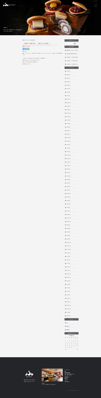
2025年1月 (68, 99)
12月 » (77, 349)
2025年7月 (68, 85)
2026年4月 (68, 74)
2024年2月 (68, 109)
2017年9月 (68, 252)
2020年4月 (68, 186)
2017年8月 (68, 256)
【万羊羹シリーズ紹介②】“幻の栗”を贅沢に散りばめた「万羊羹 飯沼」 (72, 64)
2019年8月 (68, 200)
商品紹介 (68, 326)
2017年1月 (68, 270)
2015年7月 (68, 315)
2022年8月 (68, 141)
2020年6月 (68, 179)
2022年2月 (68, 148)
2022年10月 (68, 137)
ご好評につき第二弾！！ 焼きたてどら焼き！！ (37, 43)
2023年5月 (68, 130)
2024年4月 (68, 106)
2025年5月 (68, 88)
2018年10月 (68, 221)
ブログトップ (71, 40)
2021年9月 (68, 158)
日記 (67, 322)
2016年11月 (68, 277)
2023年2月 (68, 134)
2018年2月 (68, 235)
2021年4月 (68, 165)
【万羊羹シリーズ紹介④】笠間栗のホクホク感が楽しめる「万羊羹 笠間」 (72, 57)
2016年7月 (68, 291)
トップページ (67, 369)
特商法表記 (67, 377)
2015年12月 (68, 305)
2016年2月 (68, 301)
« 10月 (66, 349)
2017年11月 (68, 245)
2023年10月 (68, 116)
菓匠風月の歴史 (67, 372)
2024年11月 (68, 102)
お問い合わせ (67, 381)
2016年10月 (68, 280)
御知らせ (66, 378)
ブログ (66, 380)
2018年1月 (68, 238)
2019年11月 (68, 193)
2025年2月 (68, 95)
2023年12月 (68, 113)
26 (77, 345)
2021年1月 (68, 172)
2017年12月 (68, 242)
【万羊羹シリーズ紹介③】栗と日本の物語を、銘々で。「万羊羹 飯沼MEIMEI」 (72, 60)
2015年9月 (68, 312)
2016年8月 (68, 287)
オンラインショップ (68, 375)
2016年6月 (68, 294)
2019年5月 (68, 207)
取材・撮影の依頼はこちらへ (70, 374)
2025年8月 (68, 81)
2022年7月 (68, 144)
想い (65, 371)
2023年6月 (68, 127)
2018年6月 (68, 228)
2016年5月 (68, 298)
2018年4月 (68, 231)
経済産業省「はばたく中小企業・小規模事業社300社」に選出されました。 (72, 50)
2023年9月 (68, 120)
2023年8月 (68, 123)
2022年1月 (68, 151)
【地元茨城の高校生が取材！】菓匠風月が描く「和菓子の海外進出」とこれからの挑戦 (72, 53)
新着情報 (68, 329)
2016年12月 (68, 273)
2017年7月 (68, 259)
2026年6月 (68, 71)
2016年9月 (68, 284)
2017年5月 (68, 266)
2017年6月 (68, 263)
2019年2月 (68, 214)
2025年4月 (68, 92)
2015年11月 (68, 308)
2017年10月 (68, 249)
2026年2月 (68, 78)
